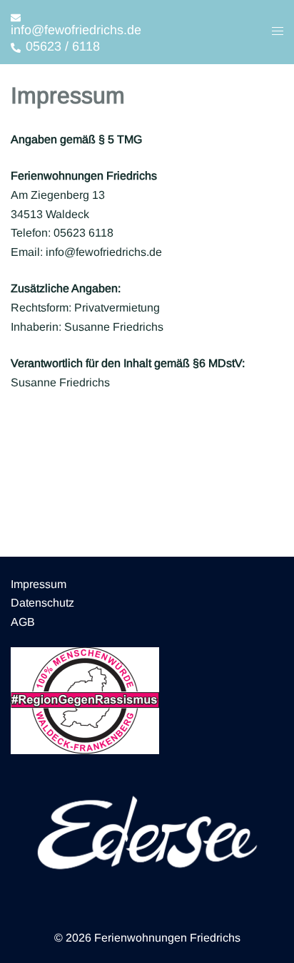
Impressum (38, 584)
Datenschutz (42, 603)
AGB (23, 622)
